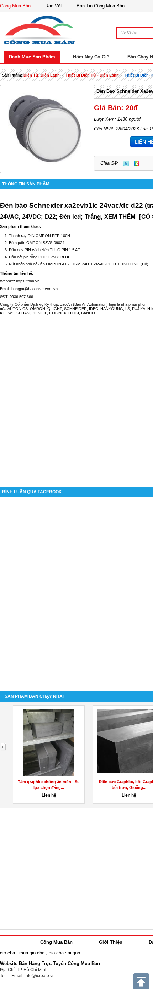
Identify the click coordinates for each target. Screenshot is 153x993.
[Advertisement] (76, 397)
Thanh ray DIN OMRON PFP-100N (39, 236)
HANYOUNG (111, 309)
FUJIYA (138, 309)
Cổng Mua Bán (15, 6)
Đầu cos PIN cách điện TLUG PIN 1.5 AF (44, 250)
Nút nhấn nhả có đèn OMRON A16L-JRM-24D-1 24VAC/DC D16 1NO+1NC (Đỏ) (78, 264)
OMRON (37, 309)
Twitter (126, 163)
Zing (136, 163)
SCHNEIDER (75, 309)
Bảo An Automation (90, 304)
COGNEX (57, 313)
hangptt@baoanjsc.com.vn (34, 289)
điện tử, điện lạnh (41, 75)
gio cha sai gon (64, 952)
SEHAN (23, 313)
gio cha (7, 952)
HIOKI (73, 313)
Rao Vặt (53, 6)
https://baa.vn (27, 281)
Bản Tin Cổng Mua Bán (100, 6)
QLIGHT (54, 309)
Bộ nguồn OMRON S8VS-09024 (36, 243)
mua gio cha (31, 952)
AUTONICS (17, 309)
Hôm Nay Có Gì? (91, 57)
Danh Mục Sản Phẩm (32, 57)
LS (127, 309)
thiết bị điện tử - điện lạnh (92, 75)
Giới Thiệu (110, 942)
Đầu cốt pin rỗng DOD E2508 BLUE (39, 257)
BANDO (88, 313)
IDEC (93, 309)
